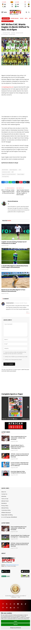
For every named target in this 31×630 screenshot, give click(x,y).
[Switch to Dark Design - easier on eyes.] (29, 12)
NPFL (26, 18)
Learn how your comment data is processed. (15, 370)
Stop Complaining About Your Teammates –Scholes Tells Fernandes (19, 438)
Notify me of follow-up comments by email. (16, 356)
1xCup (21, 18)
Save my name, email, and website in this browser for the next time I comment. (14, 352)
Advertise (3, 496)
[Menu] (4, 12)
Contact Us (4, 494)
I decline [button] (15, 624)
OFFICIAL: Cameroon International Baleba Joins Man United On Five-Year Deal (20, 455)
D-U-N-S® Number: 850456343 (9, 517)
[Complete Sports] (15, 12)
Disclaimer (4, 503)
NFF (12, 172)
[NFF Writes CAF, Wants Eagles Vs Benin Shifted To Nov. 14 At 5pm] (15, 65)
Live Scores (6, 18)
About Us (3, 492)
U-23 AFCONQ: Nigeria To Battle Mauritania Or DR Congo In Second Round (14, 266)
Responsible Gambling (7, 515)
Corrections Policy (6, 510)
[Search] (26, 12)
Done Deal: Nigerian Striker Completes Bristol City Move (18, 472)
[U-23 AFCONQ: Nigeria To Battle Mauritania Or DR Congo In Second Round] (15, 256)
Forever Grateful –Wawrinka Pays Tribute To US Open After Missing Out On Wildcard (19, 464)
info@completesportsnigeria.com (12, 564)
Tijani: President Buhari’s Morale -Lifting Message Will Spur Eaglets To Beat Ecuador (23, 192)
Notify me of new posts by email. (13, 359)
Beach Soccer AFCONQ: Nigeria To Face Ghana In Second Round (13, 290)
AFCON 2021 (5, 169)
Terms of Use (4, 498)
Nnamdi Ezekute (13, 201)
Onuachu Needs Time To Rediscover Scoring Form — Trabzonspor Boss (18, 447)
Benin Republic (13, 169)
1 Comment (5, 34)
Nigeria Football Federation (9, 174)
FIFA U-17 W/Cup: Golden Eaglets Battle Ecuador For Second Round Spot (7, 191)
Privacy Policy (4, 505)
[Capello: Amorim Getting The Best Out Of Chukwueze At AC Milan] (15, 232)
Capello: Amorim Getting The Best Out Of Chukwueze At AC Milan (13, 242)
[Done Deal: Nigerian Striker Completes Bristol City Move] (5, 473)
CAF (20, 169)
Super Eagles (15, 18)
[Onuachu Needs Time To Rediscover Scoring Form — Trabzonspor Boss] (5, 447)
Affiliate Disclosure (6, 512)
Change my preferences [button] (15, 627)
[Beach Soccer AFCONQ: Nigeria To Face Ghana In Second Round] (15, 280)
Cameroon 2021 (6, 172)
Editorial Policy (5, 508)
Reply (27, 312)
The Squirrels (5, 176)
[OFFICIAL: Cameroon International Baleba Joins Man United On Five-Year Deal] (5, 456)
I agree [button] (15, 621)
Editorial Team (5, 501)
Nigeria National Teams (7, 21)
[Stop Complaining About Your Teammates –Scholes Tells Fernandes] (5, 438)
